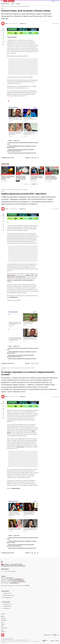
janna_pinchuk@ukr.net (21, 581)
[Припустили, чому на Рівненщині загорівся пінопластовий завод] (22, 170)
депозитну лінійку (17, 280)
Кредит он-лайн (30, 275)
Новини (3, 8)
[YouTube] (55, 635)
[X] (53, 635)
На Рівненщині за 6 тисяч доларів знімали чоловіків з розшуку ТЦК (37, 177)
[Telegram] (58, 635)
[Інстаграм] (56, 635)
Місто (51, 172)
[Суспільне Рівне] (18, 181)
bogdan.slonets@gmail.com (19, 580)
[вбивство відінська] (12, 37)
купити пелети (20, 446)
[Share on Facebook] (3, 33)
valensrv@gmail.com (19, 578)
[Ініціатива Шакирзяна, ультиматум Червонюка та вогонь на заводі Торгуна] (52, 170)
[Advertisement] (23, 66)
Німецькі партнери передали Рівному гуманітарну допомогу (22, 152)
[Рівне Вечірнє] (10, 1)
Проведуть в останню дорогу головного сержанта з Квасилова (7, 177)
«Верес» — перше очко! (13, 140)
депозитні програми (27, 280)
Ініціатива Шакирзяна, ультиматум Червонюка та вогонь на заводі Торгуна (51, 177)
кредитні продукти (11, 275)
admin (6, 23)
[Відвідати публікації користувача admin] (3, 23)
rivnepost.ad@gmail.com (14, 582)
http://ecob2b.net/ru (15, 488)
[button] (2, 1)
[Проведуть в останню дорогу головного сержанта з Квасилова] (8, 170)
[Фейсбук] (51, 635)
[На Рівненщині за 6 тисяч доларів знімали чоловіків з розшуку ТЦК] (37, 170)
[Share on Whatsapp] (3, 38)
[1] (7, 222)
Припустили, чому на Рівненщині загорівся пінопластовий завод (21, 177)
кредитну (9, 280)
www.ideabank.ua (13, 297)
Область (18, 172)
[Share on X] (3, 35)
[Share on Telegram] (3, 41)
